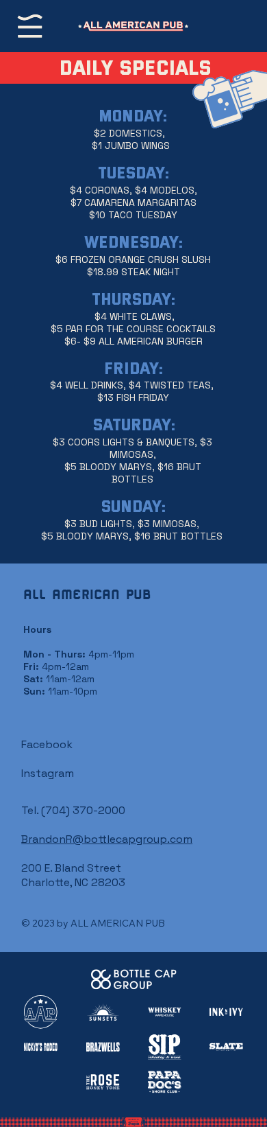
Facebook (47, 744)
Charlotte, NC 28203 (73, 882)
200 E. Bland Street (71, 868)
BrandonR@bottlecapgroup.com (106, 839)
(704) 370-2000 (83, 810)
